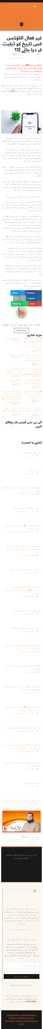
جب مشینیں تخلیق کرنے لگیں (24, 727)
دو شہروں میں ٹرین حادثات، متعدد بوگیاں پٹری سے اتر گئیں (32, 359)
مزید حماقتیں (32, 783)
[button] (21, 24)
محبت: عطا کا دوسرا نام (15, 381)
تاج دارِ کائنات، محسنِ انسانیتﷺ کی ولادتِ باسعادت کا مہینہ (22, 589)
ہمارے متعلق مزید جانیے (22, 929)
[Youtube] (19, 865)
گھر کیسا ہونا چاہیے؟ (27, 610)
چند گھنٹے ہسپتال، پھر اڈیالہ (22, 800)
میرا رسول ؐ (16, 355)
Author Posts (21, 330)
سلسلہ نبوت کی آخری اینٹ (26, 569)
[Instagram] (21, 872)
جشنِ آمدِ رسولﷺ (31, 836)
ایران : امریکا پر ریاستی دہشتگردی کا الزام (32, 410)
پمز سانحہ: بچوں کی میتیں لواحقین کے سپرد (12, 410)
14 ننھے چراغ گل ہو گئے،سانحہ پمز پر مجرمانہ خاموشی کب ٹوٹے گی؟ (32, 343)
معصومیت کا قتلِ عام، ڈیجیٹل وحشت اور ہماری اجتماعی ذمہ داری (23, 548)
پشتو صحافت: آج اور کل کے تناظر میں (33, 382)
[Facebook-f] (34, 865)
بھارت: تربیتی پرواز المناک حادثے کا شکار (14, 371)
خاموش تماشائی (13, 338)
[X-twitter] (26, 865)
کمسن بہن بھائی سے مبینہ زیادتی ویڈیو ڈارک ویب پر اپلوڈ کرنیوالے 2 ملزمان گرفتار (11, 396)
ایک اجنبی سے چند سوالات (26, 628)
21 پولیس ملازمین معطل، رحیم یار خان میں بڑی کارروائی (33, 395)
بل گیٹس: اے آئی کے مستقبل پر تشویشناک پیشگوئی (32, 371)
